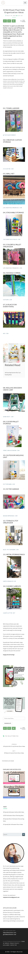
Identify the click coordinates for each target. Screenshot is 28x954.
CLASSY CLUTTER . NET (9, 613)
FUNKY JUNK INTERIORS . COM (11, 450)
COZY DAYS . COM (7, 299)
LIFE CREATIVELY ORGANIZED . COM (12, 207)
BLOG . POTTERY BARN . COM (11, 549)
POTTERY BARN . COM (9, 484)
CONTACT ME (13, 945)
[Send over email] (14, 20)
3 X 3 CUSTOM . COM (8, 169)
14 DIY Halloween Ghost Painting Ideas (13, 815)
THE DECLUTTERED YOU (11, 736)
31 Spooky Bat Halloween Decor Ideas (13, 824)
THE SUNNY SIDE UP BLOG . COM (11, 239)
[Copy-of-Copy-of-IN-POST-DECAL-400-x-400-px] (14, 677)
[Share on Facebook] (5, 20)
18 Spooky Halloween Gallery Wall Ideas (13, 812)
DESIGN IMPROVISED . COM (10, 516)
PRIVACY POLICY (14, 943)
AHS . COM (5, 333)
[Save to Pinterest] (9, 20)
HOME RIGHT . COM (8, 416)
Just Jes (20, 15)
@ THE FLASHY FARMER (9, 135)
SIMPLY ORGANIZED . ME (9, 581)
